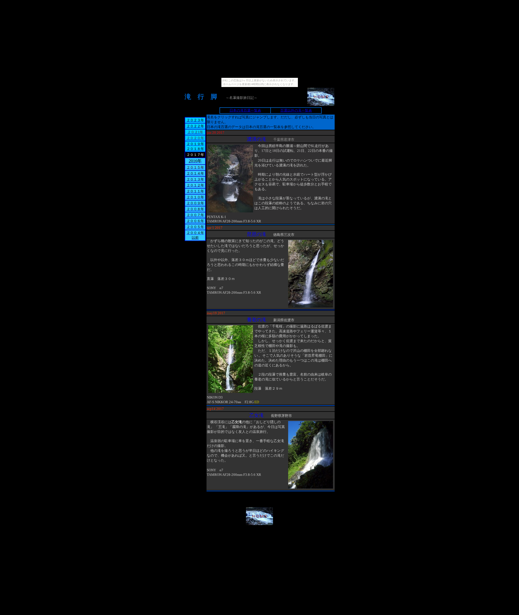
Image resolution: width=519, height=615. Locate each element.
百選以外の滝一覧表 (296, 110)
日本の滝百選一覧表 (245, 110)
